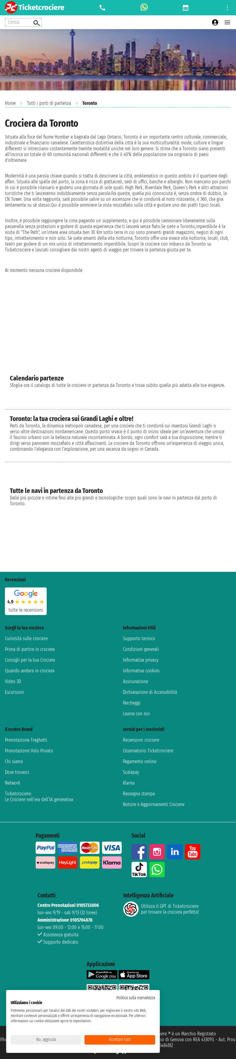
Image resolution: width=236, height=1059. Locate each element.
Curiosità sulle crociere (26, 638)
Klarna (129, 783)
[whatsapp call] (144, 7)
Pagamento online (139, 761)
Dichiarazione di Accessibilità (150, 692)
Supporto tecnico (139, 638)
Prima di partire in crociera (30, 649)
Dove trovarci (17, 772)
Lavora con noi (136, 714)
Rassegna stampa (139, 794)
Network (12, 783)
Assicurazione (135, 681)
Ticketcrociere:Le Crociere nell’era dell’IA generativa (39, 796)
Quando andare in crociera (29, 671)
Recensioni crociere (141, 740)
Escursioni (14, 692)
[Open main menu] (227, 22)
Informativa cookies (141, 671)
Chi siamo (14, 761)
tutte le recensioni (26, 610)
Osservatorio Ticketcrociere (148, 751)
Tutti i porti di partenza (49, 103)
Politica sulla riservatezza (135, 997)
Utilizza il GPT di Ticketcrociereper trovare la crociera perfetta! (170, 909)
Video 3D (13, 681)
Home (10, 103)
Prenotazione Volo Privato (29, 751)
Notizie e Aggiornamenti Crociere (153, 804)
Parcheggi (131, 703)
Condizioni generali (141, 649)
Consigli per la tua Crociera (30, 660)
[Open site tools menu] (227, 7)
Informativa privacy (140, 660)
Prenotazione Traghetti (26, 740)
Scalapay (131, 772)
